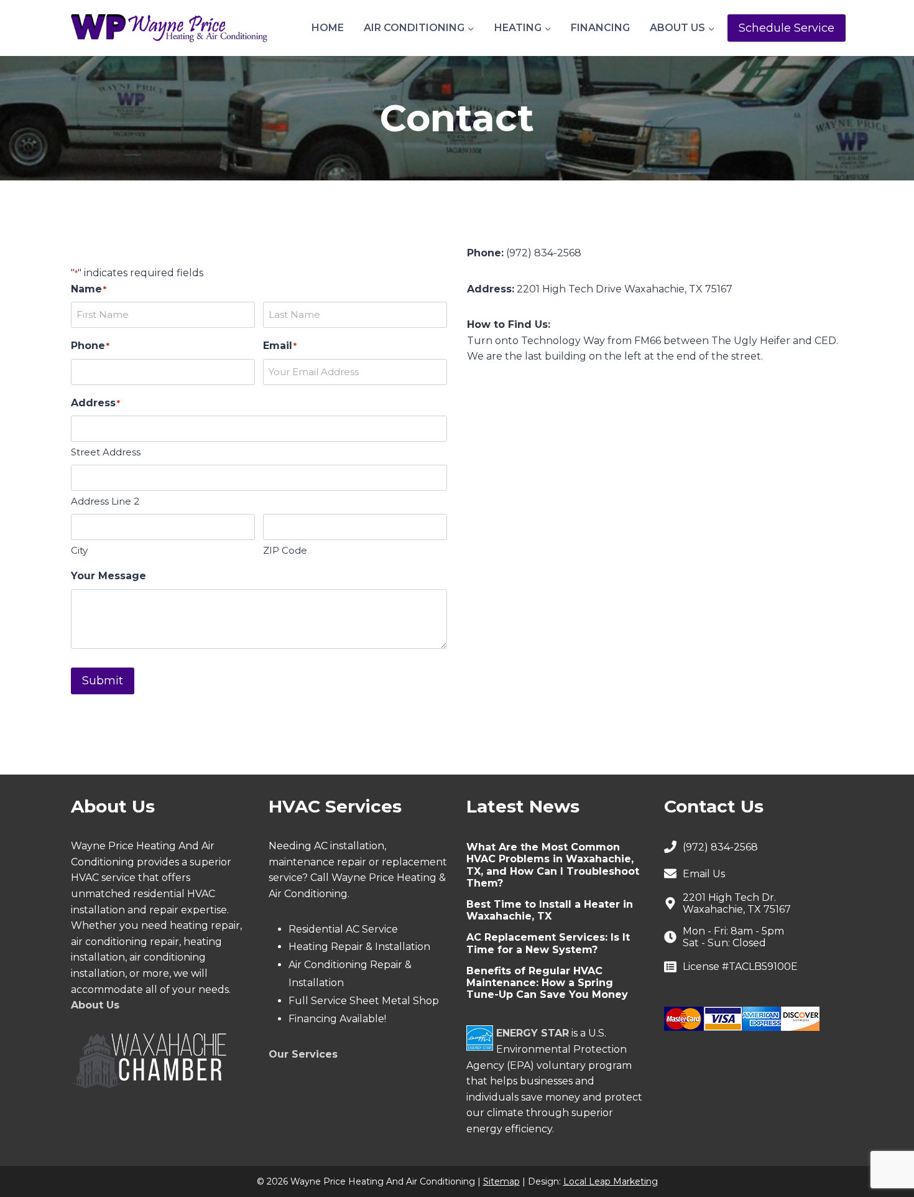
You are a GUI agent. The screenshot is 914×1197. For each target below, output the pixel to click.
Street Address (106, 452)
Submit (102, 680)
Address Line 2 (105, 501)
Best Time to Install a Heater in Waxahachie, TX (549, 910)
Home (328, 28)
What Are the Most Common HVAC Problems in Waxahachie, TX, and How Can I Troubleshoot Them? (552, 865)
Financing (600, 28)
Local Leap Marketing (610, 1181)
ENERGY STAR (532, 1033)
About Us (95, 1005)
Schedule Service (786, 28)
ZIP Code (285, 550)
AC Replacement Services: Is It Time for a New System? (548, 943)
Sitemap (501, 1181)
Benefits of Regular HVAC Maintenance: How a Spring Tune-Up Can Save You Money (547, 982)
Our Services (303, 1054)
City (79, 550)
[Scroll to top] (883, 1147)
